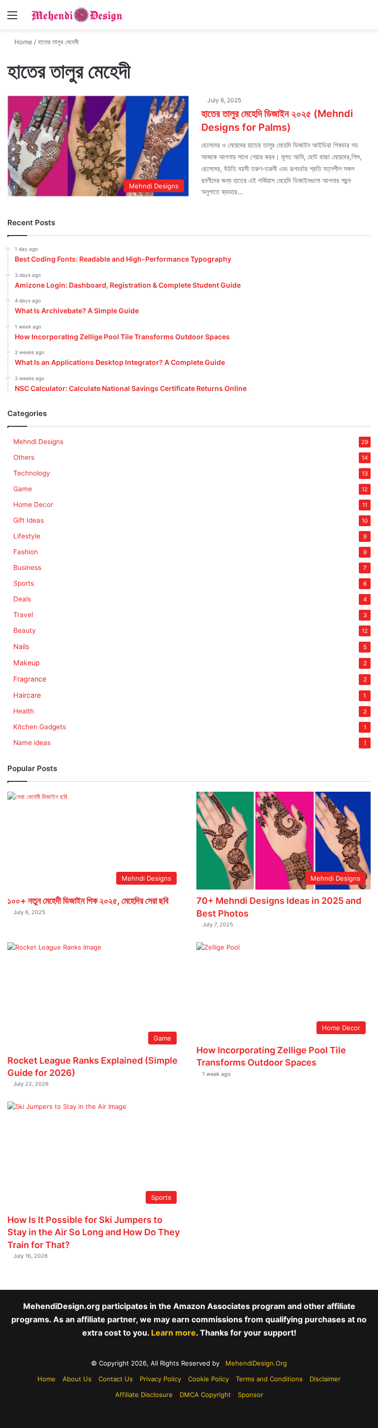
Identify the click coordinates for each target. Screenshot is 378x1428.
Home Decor (33, 504)
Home (22, 42)
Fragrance (29, 679)
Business (27, 567)
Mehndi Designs (38, 442)
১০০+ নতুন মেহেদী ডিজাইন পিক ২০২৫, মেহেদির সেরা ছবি (87, 900)
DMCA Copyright (205, 1394)
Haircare (27, 695)
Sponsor (250, 1394)
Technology (31, 473)
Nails (21, 646)
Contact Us (115, 1379)
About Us (77, 1379)
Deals (22, 599)
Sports (23, 583)
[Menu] (12, 18)
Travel (23, 615)
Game (22, 489)
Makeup (26, 662)
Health (23, 711)
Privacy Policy (160, 1379)
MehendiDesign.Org (256, 1363)
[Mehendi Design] (77, 15)
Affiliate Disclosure (144, 1394)
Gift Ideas (28, 520)
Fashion (25, 552)
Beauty (24, 630)
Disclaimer (325, 1379)
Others (23, 457)
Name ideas (32, 742)
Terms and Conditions (269, 1379)
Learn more (173, 1333)
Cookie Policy (208, 1379)
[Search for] (366, 18)
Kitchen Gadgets (39, 727)
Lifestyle (26, 536)
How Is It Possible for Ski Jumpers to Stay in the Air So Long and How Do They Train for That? (93, 1232)
